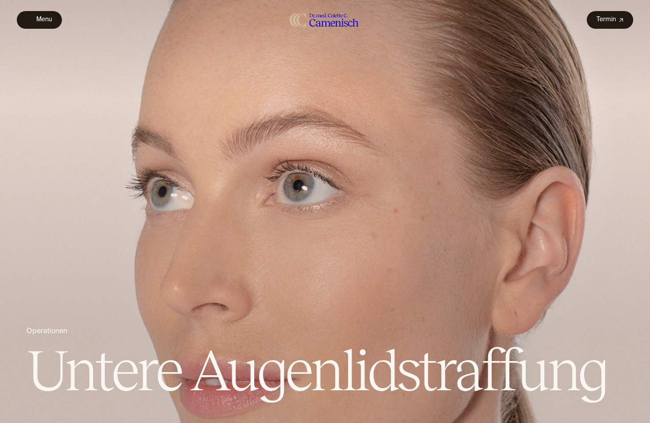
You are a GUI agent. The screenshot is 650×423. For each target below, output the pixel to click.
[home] (324, 19)
